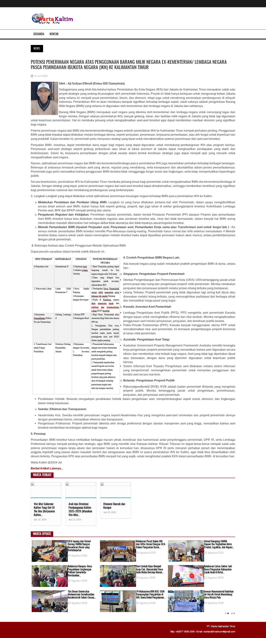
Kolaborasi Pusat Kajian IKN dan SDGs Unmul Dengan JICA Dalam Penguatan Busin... (150, 544)
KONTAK (54, 34)
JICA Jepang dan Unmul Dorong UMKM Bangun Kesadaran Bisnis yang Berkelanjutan (79, 546)
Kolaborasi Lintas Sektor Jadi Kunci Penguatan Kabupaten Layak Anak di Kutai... (218, 569)
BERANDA (38, 34)
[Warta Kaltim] (53, 19)
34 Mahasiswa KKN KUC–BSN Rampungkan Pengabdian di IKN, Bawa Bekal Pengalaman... (151, 594)
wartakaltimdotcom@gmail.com (219, 631)
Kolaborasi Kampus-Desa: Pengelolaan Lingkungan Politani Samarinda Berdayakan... (80, 571)
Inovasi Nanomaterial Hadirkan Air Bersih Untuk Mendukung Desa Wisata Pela (219, 594)
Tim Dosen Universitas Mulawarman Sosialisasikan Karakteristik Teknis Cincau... (82, 594)
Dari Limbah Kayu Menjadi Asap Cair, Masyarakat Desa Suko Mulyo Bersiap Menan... (150, 569)
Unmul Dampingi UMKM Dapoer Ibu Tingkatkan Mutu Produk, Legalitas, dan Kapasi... (219, 544)
